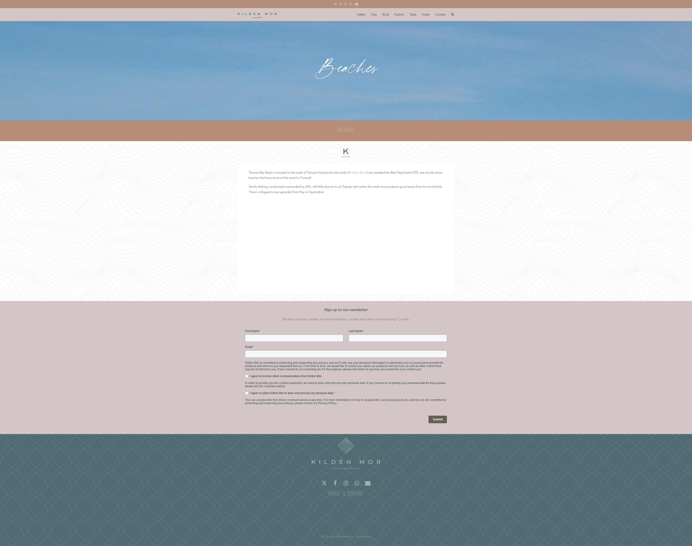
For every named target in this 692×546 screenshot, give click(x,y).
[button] (452, 14)
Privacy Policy (363, 536)
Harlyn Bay (357, 173)
